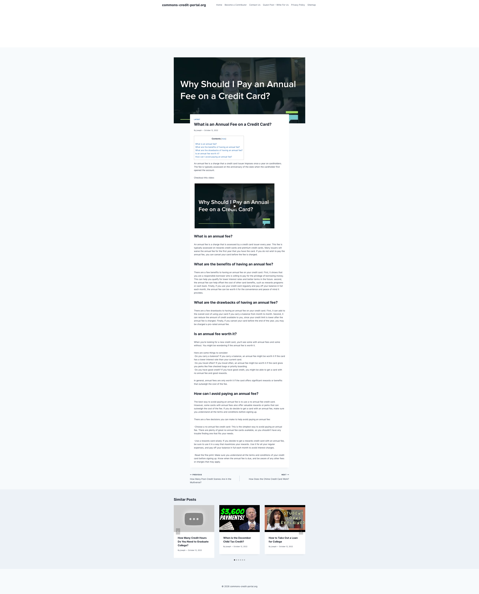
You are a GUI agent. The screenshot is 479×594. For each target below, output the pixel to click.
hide (224, 139)
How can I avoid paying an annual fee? (213, 157)
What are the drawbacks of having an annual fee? (218, 150)
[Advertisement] (239, 28)
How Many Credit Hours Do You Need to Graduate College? (193, 541)
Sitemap (311, 5)
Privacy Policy (298, 5)
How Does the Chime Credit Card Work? (269, 477)
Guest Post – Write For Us (276, 5)
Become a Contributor (236, 5)
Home (219, 5)
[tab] (234, 560)
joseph (199, 130)
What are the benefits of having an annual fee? (217, 147)
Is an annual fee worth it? (207, 153)
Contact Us (254, 5)
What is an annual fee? (206, 144)
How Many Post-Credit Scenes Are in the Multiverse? (210, 479)
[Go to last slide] (178, 531)
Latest (197, 119)
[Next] (301, 531)
